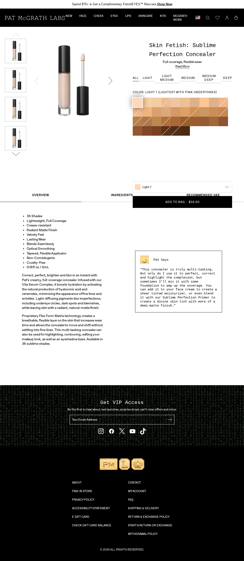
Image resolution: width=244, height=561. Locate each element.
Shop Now (164, 4)
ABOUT (77, 482)
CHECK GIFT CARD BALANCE (91, 525)
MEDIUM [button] (188, 78)
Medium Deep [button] (209, 78)
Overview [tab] (40, 195)
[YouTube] (132, 431)
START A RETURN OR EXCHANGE (150, 525)
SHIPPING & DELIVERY (143, 508)
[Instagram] (101, 431)
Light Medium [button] (167, 78)
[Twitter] (122, 431)
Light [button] (148, 78)
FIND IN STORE (82, 491)
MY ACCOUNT (137, 491)
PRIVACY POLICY (83, 499)
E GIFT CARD (80, 516)
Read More (182, 66)
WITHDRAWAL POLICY (143, 534)
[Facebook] (111, 431)
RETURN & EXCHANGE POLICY (148, 516)
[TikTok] (143, 431)
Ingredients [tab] (122, 195)
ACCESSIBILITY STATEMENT (91, 508)
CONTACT (134, 482)
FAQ (130, 499)
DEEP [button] (227, 78)
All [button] (136, 78)
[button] (137, 102)
